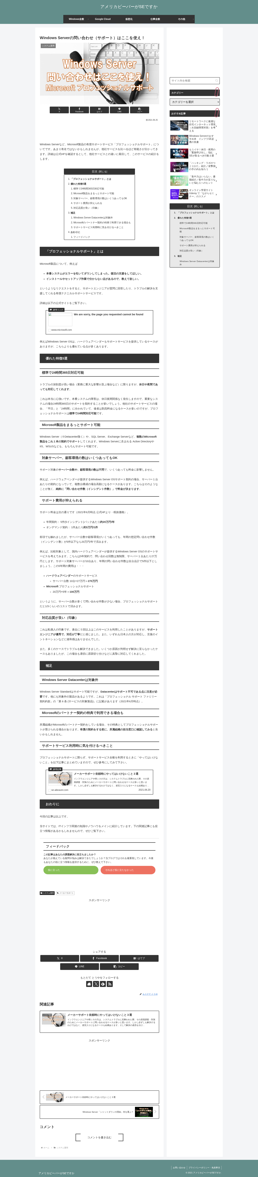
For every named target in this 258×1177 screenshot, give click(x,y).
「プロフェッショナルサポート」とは (91, 179)
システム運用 (48, 893)
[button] (139, 110)
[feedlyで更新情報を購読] (103, 984)
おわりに (75, 232)
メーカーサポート (66, 893)
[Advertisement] (99, 130)
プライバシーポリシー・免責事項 (204, 1167)
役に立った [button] (54, 870)
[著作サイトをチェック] (89, 984)
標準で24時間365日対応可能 (88, 188)
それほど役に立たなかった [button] (119, 870)
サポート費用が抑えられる (87, 203)
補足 (73, 212)
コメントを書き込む (99, 1137)
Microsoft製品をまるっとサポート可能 (93, 193)
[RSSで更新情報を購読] (110, 984)
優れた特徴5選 (78, 183)
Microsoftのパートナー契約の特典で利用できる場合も (102, 222)
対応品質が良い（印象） (86, 207)
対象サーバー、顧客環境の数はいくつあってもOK (100, 198)
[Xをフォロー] (96, 984)
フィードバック (81, 237)
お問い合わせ (179, 1167)
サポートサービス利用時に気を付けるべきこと (98, 227)
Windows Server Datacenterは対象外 (93, 217)
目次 (94, 171)
